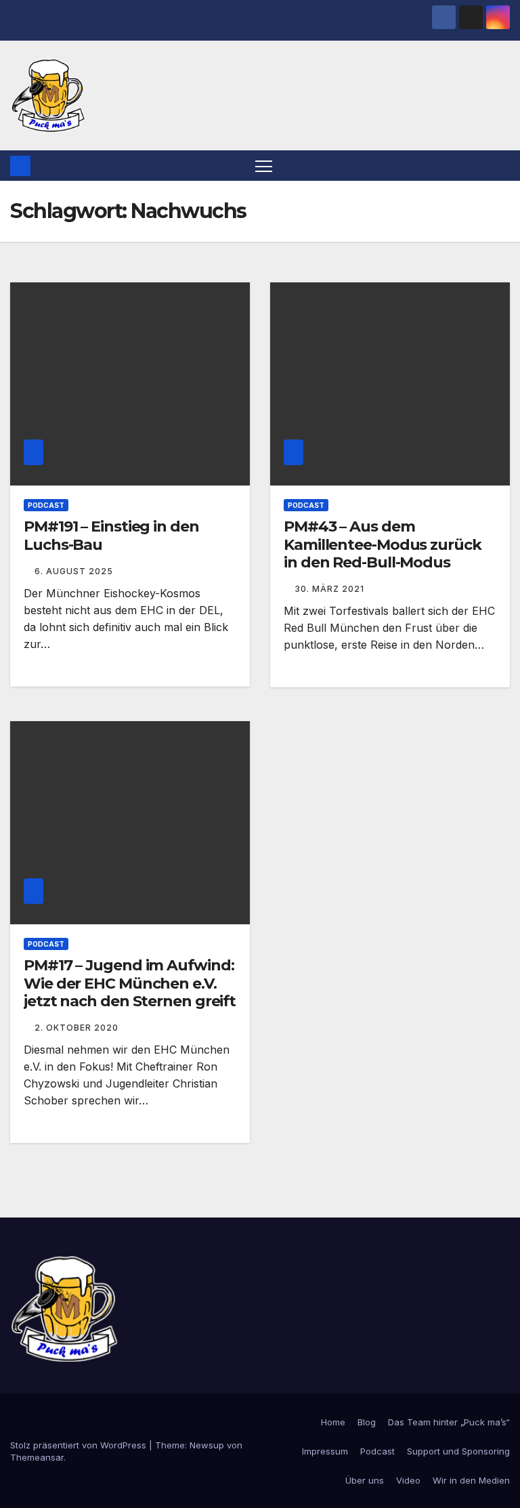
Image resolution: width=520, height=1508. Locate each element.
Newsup (207, 1445)
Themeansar (37, 1457)
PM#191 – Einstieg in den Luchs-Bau (111, 535)
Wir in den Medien (471, 1480)
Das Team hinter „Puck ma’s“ (449, 1422)
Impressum (325, 1451)
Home (333, 1422)
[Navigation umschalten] (263, 165)
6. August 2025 (74, 571)
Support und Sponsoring (458, 1451)
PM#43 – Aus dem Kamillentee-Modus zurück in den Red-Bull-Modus (382, 544)
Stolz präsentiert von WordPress (79, 1445)
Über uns (364, 1480)
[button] (501, 166)
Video (408, 1480)
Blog (367, 1422)
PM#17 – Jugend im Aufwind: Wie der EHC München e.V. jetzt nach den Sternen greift (130, 983)
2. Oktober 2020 (76, 1027)
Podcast (46, 505)
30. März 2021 (329, 589)
